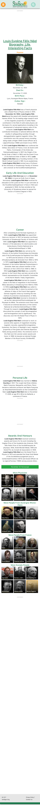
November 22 (18, 88)
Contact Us (29, 799)
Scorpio (20, 104)
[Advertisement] (20, 709)
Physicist (20, 52)
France (30, 98)
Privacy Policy (30, 797)
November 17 (17, 93)
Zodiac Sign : (20, 101)
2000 (25, 93)
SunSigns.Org (5, 799)
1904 (25, 88)
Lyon (8, 98)
